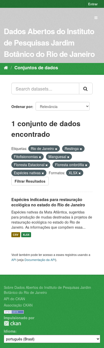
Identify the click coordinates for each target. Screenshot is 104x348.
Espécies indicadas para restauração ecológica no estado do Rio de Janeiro (48, 202)
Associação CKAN (18, 305)
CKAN (12, 323)
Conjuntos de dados (36, 67)
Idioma (9, 331)
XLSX (26, 234)
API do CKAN (14, 298)
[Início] (6, 67)
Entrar (93, 4)
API (13, 259)
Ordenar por (21, 106)
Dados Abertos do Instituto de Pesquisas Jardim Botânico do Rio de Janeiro (49, 42)
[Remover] (56, 149)
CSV (15, 234)
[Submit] (86, 88)
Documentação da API (39, 259)
